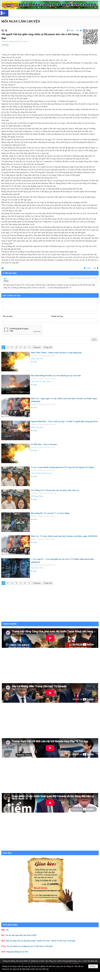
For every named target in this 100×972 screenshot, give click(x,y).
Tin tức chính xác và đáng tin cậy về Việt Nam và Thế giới (29, 946)
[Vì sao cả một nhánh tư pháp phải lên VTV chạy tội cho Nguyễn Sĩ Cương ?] (15, 476)
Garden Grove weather (50, 620)
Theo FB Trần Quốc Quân (40, 381)
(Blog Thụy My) (37, 358)
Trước (71, 30)
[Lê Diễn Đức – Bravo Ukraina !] (15, 453)
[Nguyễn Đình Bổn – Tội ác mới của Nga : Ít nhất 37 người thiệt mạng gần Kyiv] (15, 430)
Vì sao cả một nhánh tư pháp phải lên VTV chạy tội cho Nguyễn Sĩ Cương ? (63, 467)
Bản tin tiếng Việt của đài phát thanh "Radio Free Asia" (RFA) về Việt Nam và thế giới (40, 941)
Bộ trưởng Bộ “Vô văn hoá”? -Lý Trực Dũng (50, 513)
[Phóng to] (6, 30)
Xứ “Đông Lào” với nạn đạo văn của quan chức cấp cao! (55, 490)
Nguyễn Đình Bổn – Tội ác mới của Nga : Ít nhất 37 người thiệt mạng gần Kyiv (64, 421)
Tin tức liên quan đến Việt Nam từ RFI (21, 935)
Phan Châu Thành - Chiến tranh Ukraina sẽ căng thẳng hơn (56, 353)
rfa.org (5, 45)
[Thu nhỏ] (2, 30)
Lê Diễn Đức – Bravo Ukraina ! (44, 444)
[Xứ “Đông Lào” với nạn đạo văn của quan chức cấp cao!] (15, 499)
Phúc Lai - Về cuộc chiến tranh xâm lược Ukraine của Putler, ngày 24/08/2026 (64, 536)
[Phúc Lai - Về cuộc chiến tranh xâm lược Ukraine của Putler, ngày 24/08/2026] (15, 545)
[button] (3, 13)
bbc (7, 930)
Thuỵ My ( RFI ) (37, 568)
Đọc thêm (34, 361)
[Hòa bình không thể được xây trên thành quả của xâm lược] (15, 384)
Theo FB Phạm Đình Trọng (41, 473)
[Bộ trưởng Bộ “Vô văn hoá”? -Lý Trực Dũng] (15, 522)
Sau (77, 30)
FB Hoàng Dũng (37, 496)
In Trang (2, 268)
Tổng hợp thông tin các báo (17, 952)
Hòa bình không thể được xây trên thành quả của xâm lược (56, 375)
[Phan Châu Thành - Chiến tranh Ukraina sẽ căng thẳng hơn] (15, 361)
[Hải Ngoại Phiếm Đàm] (50, 5)
